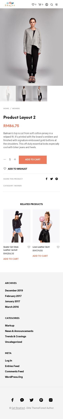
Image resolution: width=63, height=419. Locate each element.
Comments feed (14, 371)
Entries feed (12, 365)
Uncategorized (13, 341)
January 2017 (12, 301)
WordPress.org (14, 376)
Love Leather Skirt (41, 247)
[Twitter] (52, 179)
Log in (8, 360)
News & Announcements (19, 330)
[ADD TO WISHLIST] (28, 247)
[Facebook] (47, 179)
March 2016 (12, 306)
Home (6, 109)
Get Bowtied (18, 408)
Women (15, 109)
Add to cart (10, 259)
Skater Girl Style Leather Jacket (10, 248)
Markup (9, 325)
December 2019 (14, 290)
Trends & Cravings (15, 336)
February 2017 (13, 295)
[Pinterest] (57, 179)
